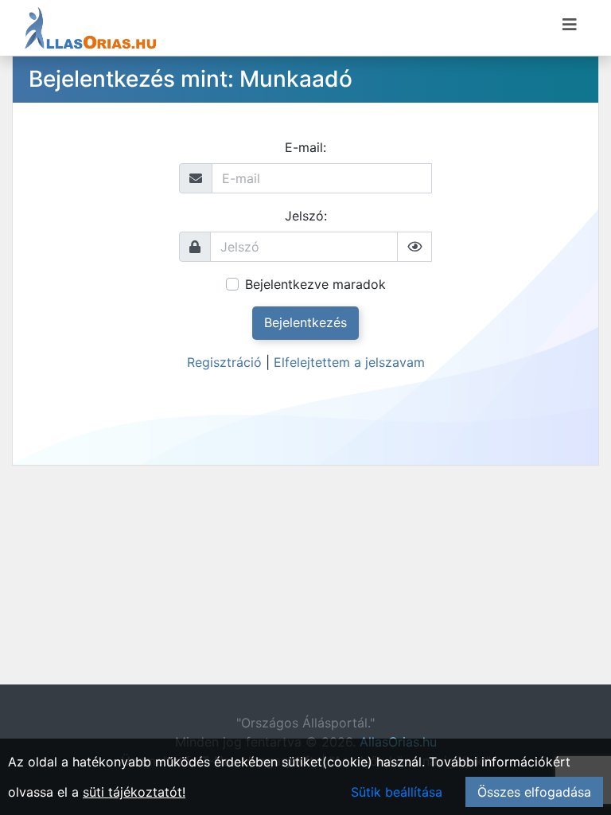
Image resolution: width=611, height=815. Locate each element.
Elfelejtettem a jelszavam (349, 362)
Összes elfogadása (534, 792)
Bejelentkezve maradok (315, 284)
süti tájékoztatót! (134, 792)
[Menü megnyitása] (569, 24)
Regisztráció (224, 362)
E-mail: (305, 147)
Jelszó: (306, 216)
